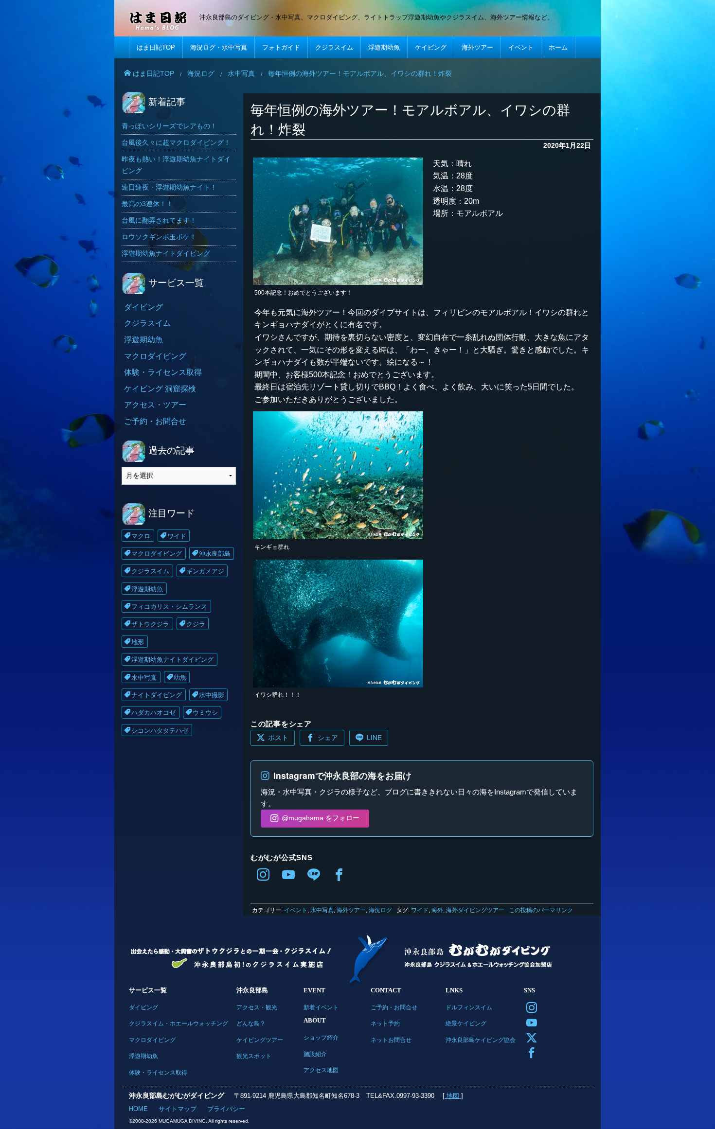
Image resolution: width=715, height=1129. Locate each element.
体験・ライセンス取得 (163, 372)
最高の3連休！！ (147, 204)
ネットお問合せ (391, 1040)
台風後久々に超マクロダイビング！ (176, 142)
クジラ (195, 624)
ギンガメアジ (205, 571)
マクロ (140, 536)
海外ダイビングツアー (475, 910)
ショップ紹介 (321, 1037)
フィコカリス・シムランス (169, 606)
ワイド (420, 910)
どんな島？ (251, 1023)
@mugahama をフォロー (320, 818)
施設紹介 (315, 1054)
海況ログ (380, 910)
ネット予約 (385, 1023)
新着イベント (321, 1007)
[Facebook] (339, 875)
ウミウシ (205, 712)
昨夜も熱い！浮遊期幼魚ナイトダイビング (176, 164)
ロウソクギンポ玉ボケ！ (159, 237)
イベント (521, 47)
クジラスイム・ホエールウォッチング (178, 1023)
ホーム (558, 47)
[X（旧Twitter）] (529, 1037)
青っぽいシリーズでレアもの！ (169, 126)
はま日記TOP (156, 47)
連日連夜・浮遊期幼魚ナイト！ (169, 187)
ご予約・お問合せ (155, 421)
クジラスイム (334, 47)
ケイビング (431, 47)
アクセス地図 (321, 1070)
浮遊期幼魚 (384, 47)
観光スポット (253, 1056)
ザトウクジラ (150, 624)
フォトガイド (281, 47)
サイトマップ (178, 1108)
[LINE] (313, 875)
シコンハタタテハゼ (159, 730)
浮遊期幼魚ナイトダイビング (166, 253)
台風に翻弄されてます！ (159, 220)
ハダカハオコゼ (153, 712)
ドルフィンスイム (469, 1007)
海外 (437, 910)
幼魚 (180, 677)
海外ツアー (477, 47)
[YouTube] (288, 875)
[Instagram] (263, 875)
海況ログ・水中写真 (218, 47)
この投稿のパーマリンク (541, 910)
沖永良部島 (215, 553)
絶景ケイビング (466, 1023)
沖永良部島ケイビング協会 (481, 1040)
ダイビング (143, 307)
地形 (137, 642)
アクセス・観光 (256, 1007)
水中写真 (322, 910)
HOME (138, 1108)
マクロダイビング (155, 356)
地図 (453, 1095)
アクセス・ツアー (155, 405)
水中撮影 (211, 695)
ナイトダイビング (156, 695)
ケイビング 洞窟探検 (160, 389)
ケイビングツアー (259, 1040)
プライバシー (226, 1108)
